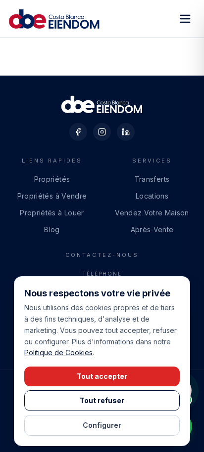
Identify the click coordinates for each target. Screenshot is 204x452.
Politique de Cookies (58, 352)
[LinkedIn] (126, 132)
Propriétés (52, 179)
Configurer (102, 425)
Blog (51, 229)
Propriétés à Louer (52, 212)
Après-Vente (152, 229)
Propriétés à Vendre (52, 196)
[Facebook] (78, 132)
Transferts (152, 179)
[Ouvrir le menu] (185, 19)
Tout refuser (102, 400)
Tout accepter (102, 376)
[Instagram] (102, 132)
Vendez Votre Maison (152, 212)
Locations (152, 196)
